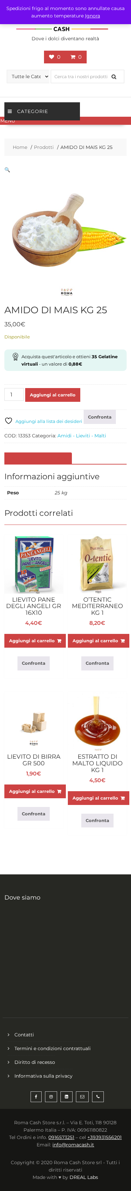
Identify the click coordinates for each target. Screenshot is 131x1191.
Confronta (100, 417)
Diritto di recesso (34, 1062)
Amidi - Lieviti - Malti (81, 436)
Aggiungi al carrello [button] (32, 640)
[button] (65, 121)
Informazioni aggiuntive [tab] (37, 458)
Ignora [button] (92, 16)
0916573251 (61, 1137)
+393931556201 (104, 1137)
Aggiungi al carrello (53, 394)
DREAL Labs (84, 1177)
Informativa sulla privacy (43, 1076)
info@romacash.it (73, 1145)
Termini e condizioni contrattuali (52, 1048)
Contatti (24, 1035)
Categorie (32, 111)
